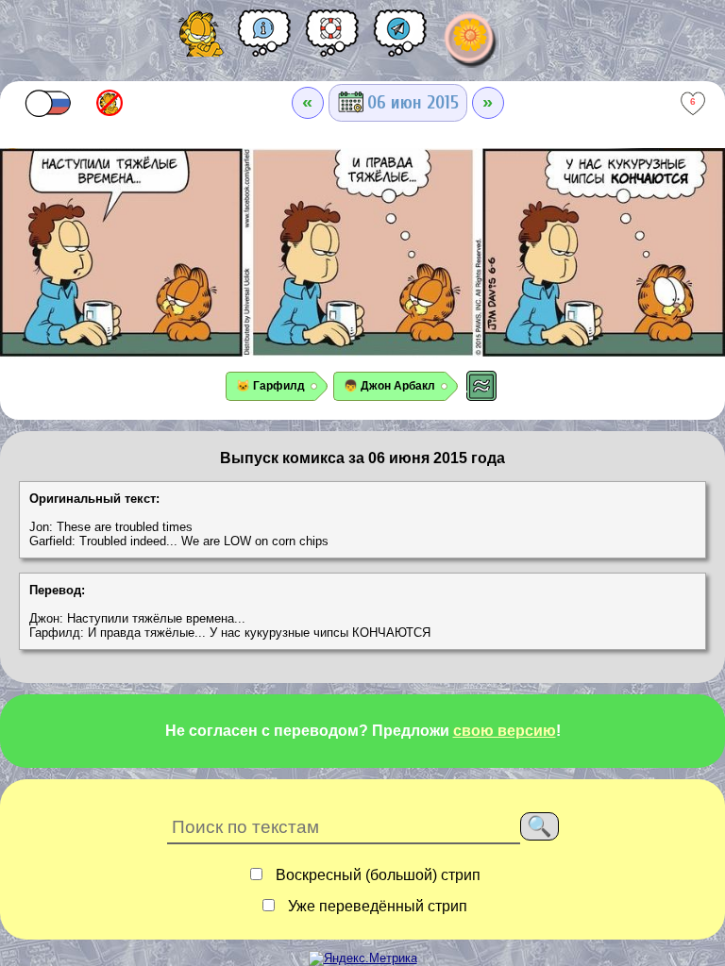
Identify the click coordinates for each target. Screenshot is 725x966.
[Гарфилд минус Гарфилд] (109, 103)
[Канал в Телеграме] (400, 39)
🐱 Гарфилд (270, 385)
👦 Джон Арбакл (389, 385)
